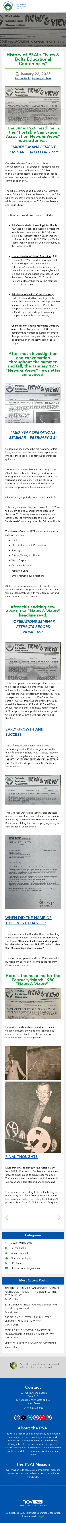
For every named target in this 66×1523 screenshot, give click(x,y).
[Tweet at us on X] (23, 1417)
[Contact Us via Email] (49, 1417)
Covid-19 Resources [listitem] (21, 1243)
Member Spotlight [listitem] (21, 1258)
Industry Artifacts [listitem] (20, 1253)
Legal (41, 1516)
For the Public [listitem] (18, 1248)
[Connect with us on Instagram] (36, 1417)
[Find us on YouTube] (42, 1417)
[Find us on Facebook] (17, 1417)
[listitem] (33, 1294)
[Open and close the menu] (44, 6)
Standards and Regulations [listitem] (25, 1268)
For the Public (23, 78)
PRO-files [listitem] (16, 1263)
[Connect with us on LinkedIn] (30, 1417)
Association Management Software (33, 1505)
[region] (59, 1217)
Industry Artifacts (41, 78)
